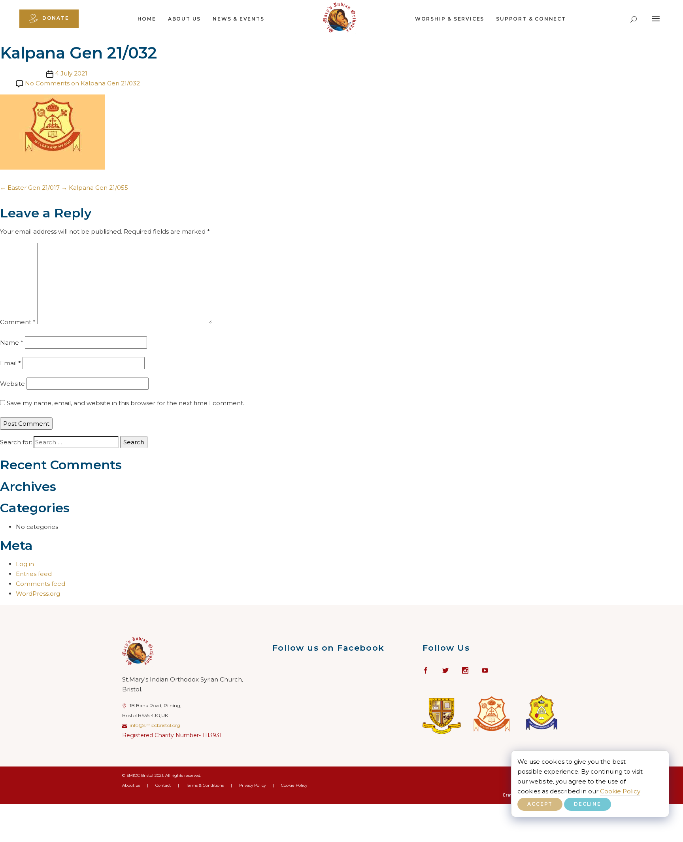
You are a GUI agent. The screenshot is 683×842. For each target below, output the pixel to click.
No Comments (82, 83)
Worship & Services (449, 19)
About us (184, 19)
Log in (25, 564)
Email (10, 363)
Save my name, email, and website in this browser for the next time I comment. (125, 403)
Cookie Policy (620, 791)
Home (147, 19)
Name (11, 342)
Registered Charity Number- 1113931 (172, 735)
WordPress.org (38, 593)
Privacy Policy (252, 785)
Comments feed (40, 583)
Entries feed (34, 574)
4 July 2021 (71, 73)
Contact (163, 785)
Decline (587, 804)
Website (12, 383)
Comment (18, 322)
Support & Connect (531, 19)
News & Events (238, 19)
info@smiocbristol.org (155, 725)
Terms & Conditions (205, 785)
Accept (540, 804)
